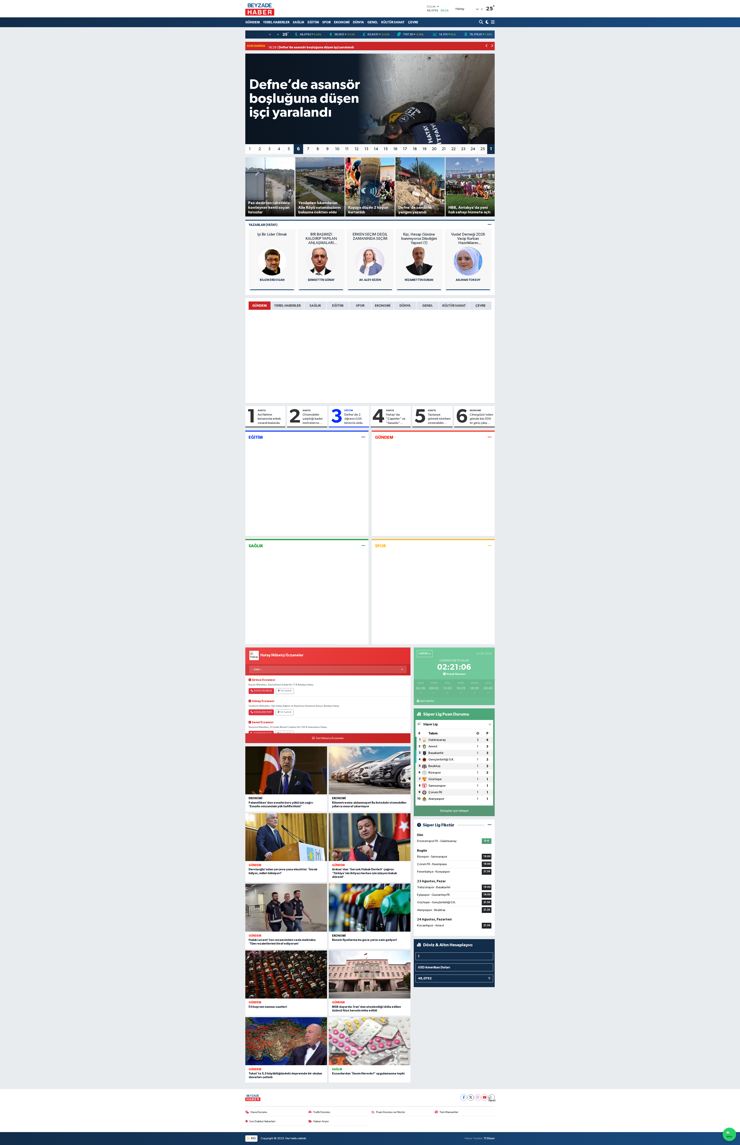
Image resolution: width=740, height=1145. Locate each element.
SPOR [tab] (360, 305)
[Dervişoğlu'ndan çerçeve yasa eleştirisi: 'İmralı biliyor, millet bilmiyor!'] (286, 837)
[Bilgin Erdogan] (272, 261)
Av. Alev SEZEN (370, 280)
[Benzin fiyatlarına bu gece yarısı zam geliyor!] (369, 908)
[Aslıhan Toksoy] (468, 261)
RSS (253, 1138)
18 (415, 149)
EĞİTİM (313, 22)
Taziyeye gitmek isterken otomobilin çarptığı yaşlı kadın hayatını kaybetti (439, 419)
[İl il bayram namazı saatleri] (286, 975)
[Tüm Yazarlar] (489, 224)
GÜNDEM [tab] (259, 305)
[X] (471, 1097)
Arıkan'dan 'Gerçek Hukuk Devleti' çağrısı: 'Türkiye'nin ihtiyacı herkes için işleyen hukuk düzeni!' (364, 873)
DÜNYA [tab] (405, 305)
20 (434, 149)
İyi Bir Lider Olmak (272, 234)
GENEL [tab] (427, 305)
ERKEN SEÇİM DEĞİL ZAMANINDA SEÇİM (370, 236)
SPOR (326, 22)
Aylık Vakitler (427, 701)
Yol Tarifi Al (286, 691)
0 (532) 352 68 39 (263, 691)
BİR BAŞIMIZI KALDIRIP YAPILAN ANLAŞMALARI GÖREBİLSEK (321, 238)
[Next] (491, 1097)
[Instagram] (477, 1097)
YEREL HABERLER (276, 22)
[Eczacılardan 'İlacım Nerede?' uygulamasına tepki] (369, 1041)
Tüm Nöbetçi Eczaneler (329, 738)
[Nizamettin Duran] (418, 261)
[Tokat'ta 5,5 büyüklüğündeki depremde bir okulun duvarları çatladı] (286, 1041)
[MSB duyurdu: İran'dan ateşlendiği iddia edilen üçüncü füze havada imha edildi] (369, 975)
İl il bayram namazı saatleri (268, 1006)
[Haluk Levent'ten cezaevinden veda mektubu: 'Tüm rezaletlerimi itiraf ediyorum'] (286, 908)
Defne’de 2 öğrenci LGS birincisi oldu (353, 419)
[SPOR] (489, 545)
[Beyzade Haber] (259, 9)
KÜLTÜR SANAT (393, 22)
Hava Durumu (259, 1112)
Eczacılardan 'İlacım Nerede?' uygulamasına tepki (368, 1073)
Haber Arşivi (321, 1121)
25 (482, 149)
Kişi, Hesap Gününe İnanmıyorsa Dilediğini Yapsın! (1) (419, 238)
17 (405, 149)
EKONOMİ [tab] (382, 305)
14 (376, 149)
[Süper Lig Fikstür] (489, 825)
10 (337, 149)
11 (347, 149)
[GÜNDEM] (489, 437)
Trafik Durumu (321, 1112)
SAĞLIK (298, 22)
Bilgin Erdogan (272, 280)
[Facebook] (464, 1097)
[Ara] (481, 22)
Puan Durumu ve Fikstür (390, 1112)
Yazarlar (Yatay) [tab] (263, 224)
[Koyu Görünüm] (486, 22)
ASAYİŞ (262, 410)
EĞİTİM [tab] (337, 305)
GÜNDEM (252, 22)
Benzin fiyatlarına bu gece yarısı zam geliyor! (364, 939)
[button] (487, 46)
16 (395, 149)
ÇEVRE (413, 22)
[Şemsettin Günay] (321, 261)
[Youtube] (484, 1097)
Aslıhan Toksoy (468, 280)
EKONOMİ (342, 22)
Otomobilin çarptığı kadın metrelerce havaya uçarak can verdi (313, 419)
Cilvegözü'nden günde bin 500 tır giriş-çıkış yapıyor (481, 419)
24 (473, 149)
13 (366, 149)
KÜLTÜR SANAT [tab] (454, 305)
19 (424, 149)
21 (444, 149)
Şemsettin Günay (321, 280)
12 (356, 149)
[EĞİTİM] (363, 437)
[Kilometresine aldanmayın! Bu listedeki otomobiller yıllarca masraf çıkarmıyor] (369, 770)
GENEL (372, 22)
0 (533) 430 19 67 (263, 712)
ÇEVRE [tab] (480, 305)
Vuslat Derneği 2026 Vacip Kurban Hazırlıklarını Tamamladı (468, 238)
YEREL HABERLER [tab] (287, 305)
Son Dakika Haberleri (262, 1121)
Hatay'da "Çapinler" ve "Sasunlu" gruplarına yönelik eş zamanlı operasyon (395, 419)
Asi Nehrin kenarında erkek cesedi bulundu (269, 419)
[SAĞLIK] (363, 545)
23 (463, 149)
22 (453, 149)
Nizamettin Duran (419, 280)
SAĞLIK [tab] (315, 305)
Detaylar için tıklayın (454, 810)
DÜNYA (358, 22)
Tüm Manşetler (448, 1112)
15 (386, 149)
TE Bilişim (489, 1138)
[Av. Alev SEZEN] (370, 261)
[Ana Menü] (492, 22)
